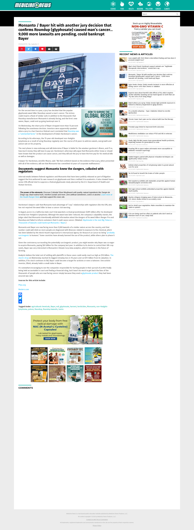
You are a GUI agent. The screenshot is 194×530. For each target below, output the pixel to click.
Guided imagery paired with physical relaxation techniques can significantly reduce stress (150, 158)
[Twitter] (66, 298)
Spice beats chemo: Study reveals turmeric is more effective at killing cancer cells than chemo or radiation (151, 85)
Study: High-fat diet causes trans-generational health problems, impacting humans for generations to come (151, 141)
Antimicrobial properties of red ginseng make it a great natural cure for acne (151, 166)
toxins (61, 309)
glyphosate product (90, 273)
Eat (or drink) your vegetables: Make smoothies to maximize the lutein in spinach (151, 206)
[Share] (66, 301)
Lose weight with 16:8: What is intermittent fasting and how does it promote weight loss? (152, 59)
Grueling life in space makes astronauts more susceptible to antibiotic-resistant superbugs (150, 149)
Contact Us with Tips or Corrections (97, 519)
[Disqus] (66, 419)
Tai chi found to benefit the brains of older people (146, 173)
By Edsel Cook (141, 70)
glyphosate (64, 306)
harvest (73, 306)
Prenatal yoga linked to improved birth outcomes (146, 127)
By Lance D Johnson (142, 144)
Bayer (53, 306)
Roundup (38, 309)
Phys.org (22, 285)
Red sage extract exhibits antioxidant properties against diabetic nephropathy (151, 190)
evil (57, 306)
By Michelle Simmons (143, 121)
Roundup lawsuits (50, 309)
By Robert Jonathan (142, 218)
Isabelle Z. (35, 44)
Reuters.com (23, 289)
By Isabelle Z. (140, 62)
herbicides (81, 306)
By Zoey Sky (140, 161)
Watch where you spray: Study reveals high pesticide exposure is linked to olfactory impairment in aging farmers (151, 104)
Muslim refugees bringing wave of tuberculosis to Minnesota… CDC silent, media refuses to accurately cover (150, 198)
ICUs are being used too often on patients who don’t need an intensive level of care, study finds (150, 215)
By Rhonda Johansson (143, 115)
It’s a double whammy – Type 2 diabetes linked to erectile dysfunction (149, 112)
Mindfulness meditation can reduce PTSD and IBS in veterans (150, 134)
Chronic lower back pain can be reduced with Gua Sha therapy (150, 119)
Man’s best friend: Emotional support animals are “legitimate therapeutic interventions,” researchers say (150, 67)
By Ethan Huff (140, 99)
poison (31, 309)
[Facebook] (66, 294)
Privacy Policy (97, 525)
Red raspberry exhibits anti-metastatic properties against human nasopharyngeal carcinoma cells (151, 182)
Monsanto (91, 306)
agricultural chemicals (41, 306)
